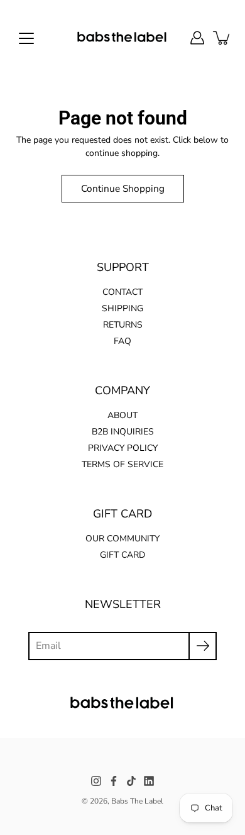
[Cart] (222, 38)
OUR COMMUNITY (122, 539)
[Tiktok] (131, 781)
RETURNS (123, 325)
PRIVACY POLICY (123, 448)
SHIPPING (122, 308)
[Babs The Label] (123, 37)
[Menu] (26, 38)
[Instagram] (96, 781)
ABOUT (122, 415)
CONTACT (122, 292)
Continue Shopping (123, 188)
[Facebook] (113, 781)
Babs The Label (137, 801)
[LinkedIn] (149, 781)
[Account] (197, 38)
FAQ (122, 341)
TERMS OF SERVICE (122, 464)
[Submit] (202, 646)
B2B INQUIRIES (123, 432)
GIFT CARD (122, 555)
